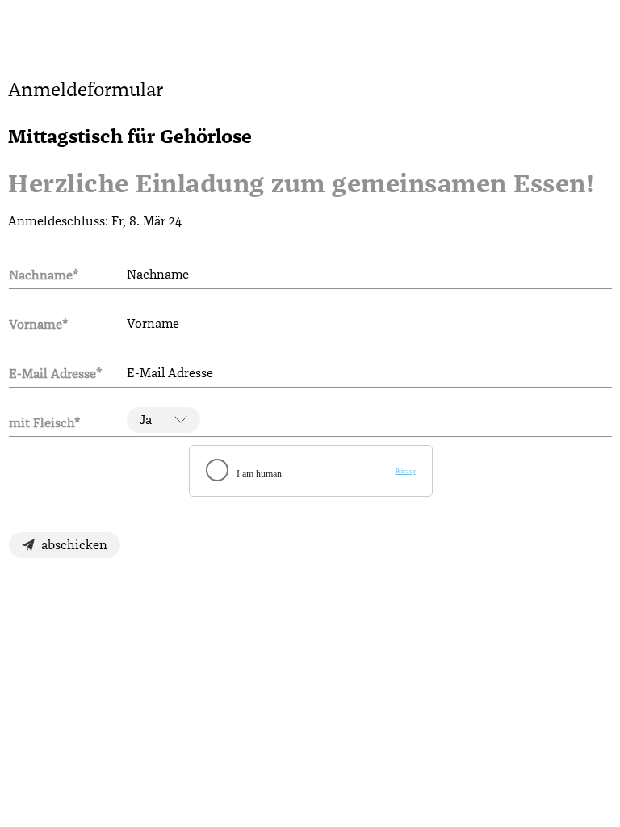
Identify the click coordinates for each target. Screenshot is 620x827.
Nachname (43, 275)
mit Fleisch (44, 422)
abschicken (74, 545)
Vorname (39, 324)
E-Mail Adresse (55, 373)
